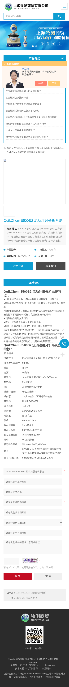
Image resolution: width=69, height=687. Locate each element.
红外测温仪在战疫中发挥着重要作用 (24, 104)
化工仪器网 (32, 668)
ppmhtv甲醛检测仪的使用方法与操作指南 (26, 124)
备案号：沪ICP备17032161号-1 (25, 665)
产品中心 (18, 148)
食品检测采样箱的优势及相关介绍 (22, 111)
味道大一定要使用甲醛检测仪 (20, 130)
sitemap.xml (50, 665)
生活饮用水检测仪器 (51, 148)
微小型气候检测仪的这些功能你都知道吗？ (27, 137)
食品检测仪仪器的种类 (17, 97)
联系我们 (51, 266)
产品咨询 (18, 266)
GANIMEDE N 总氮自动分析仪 (31, 593)
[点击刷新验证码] (30, 560)
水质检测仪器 (32, 148)
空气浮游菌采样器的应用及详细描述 (24, 91)
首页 (9, 148)
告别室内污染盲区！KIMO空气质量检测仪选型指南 (31, 117)
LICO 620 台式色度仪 (26, 598)
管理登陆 (46, 668)
